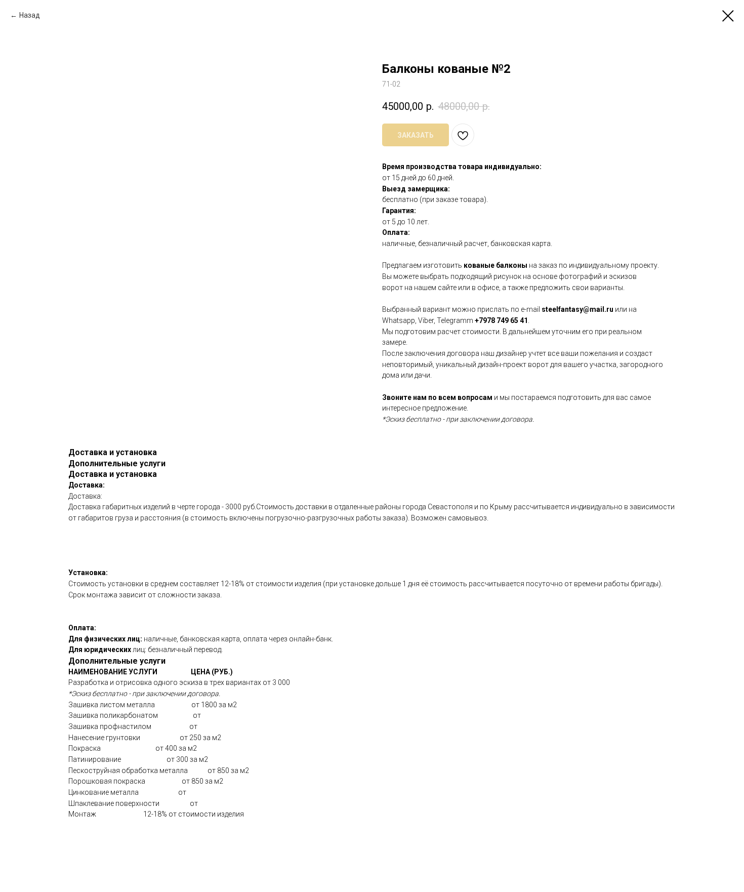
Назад (29, 15)
